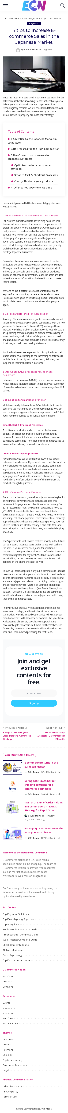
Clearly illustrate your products (33, 181)
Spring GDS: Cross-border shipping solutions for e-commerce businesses (39, 784)
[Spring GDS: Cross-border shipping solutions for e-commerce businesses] (12, 786)
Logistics (34, 23)
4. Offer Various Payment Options (31, 187)
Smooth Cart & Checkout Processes (36, 175)
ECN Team (33, 772)
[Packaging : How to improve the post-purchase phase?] (12, 833)
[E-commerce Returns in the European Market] (12, 767)
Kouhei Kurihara (32, 50)
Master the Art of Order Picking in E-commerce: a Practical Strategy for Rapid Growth (43, 806)
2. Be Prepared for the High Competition (35, 148)
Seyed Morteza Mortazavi (41, 816)
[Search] (61, 5)
